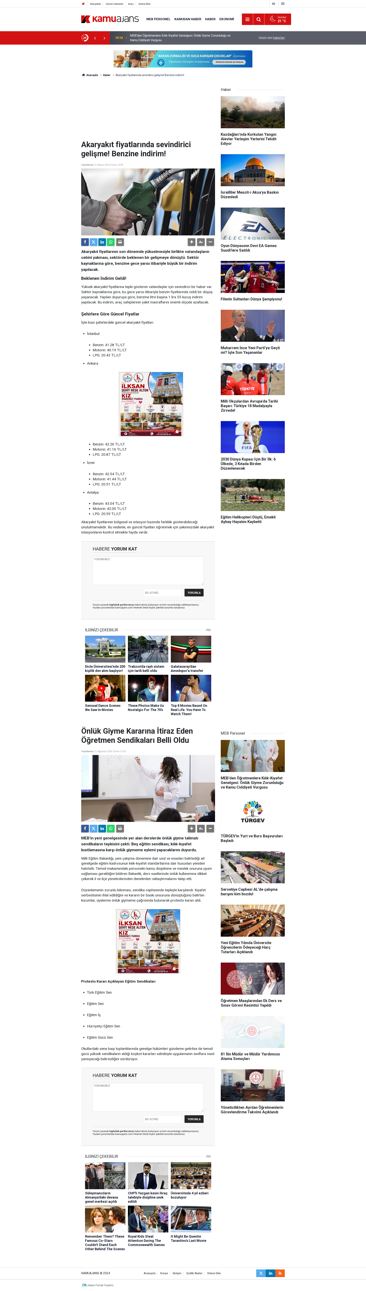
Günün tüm (272, 38)
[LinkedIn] (102, 242)
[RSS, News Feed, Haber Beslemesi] (280, 1273)
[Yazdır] (120, 242)
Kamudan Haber (187, 19)
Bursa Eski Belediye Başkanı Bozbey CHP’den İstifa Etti (167, 38)
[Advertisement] (148, 111)
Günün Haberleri (114, 3)
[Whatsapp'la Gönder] (111, 242)
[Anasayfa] (83, 3)
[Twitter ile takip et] (261, 1273)
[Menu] (247, 19)
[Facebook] (85, 242)
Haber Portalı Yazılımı (100, 1285)
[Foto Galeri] (283, 4)
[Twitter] (93, 242)
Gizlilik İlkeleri (194, 1273)
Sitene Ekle (144, 3)
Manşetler (95, 3)
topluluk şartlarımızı (122, 604)
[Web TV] (273, 4)
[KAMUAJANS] (110, 19)
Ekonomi (226, 19)
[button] (191, 242)
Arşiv (131, 3)
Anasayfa (92, 75)
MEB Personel (158, 19)
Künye (164, 1273)
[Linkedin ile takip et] (270, 1273)
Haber (210, 19)
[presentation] (95, 38)
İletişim (177, 1273)
